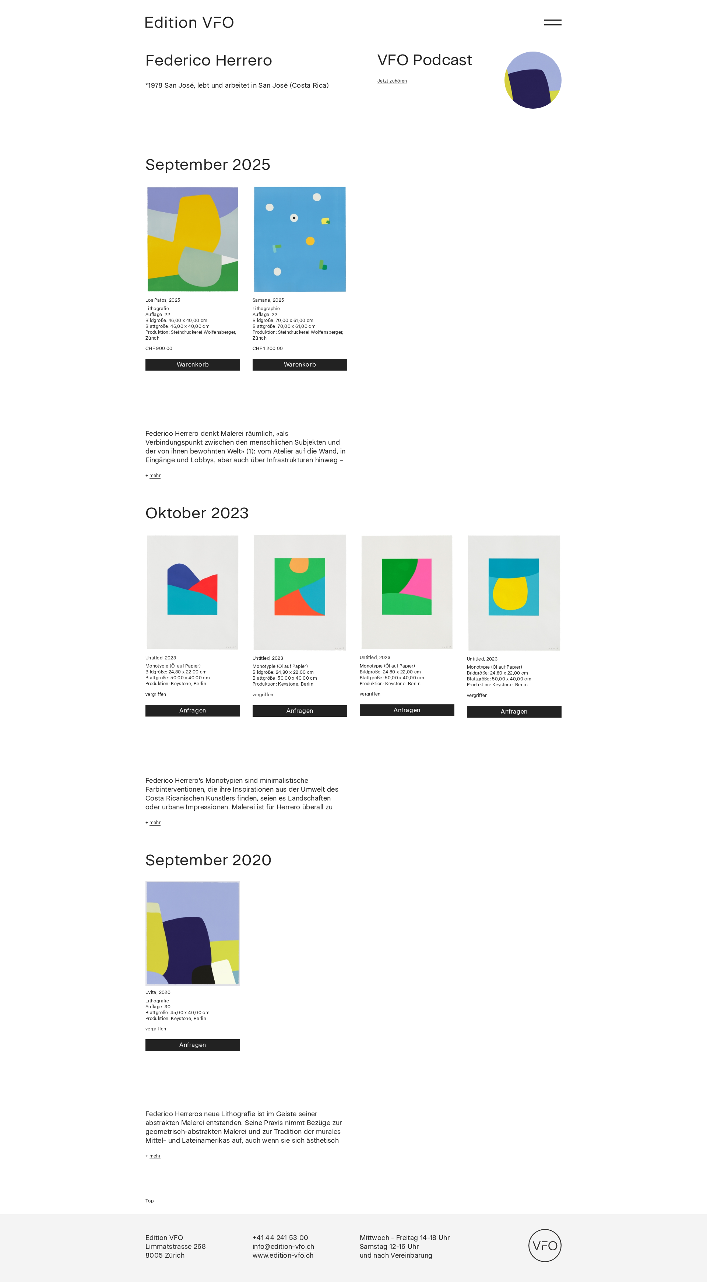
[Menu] (553, 22)
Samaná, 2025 (268, 300)
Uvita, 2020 (157, 992)
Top (149, 1201)
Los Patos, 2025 (162, 300)
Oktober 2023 (197, 513)
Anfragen (192, 710)
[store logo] (189, 22)
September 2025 (208, 164)
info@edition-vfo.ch (283, 1247)
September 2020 (208, 860)
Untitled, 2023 (160, 658)
